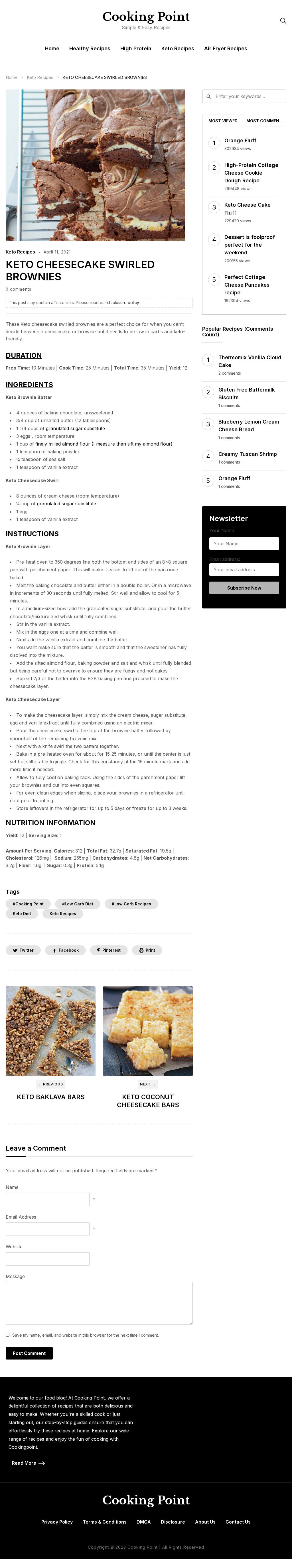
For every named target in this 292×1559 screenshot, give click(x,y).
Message (15, 1276)
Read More (24, 1463)
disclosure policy (123, 302)
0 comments (18, 289)
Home (52, 48)
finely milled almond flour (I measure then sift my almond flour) (104, 444)
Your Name (221, 530)
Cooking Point (146, 17)
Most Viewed (223, 120)
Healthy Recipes (89, 48)
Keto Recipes (177, 48)
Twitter (26, 950)
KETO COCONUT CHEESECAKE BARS (148, 1101)
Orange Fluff (240, 140)
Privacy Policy (57, 1522)
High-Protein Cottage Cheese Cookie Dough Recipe (251, 172)
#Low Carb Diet (77, 903)
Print (150, 950)
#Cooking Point (28, 903)
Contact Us (238, 1522)
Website (14, 1246)
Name (12, 1187)
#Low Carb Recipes (131, 903)
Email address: (224, 559)
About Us (205, 1522)
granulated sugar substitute (75, 428)
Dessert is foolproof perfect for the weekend (249, 244)
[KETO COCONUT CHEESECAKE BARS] (148, 1031)
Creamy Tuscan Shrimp (247, 454)
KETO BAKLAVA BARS (51, 1097)
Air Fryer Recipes (225, 48)
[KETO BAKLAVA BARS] (51, 1031)
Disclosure (173, 1522)
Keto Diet (22, 913)
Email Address (21, 1217)
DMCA (144, 1522)
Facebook (69, 950)
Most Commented (266, 120)
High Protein (135, 48)
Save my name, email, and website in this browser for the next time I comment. (85, 1335)
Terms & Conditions (105, 1522)
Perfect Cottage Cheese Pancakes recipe (246, 285)
